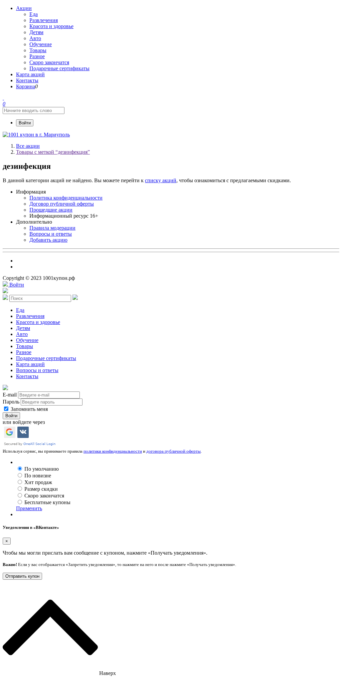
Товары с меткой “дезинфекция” (53, 152)
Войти (25, 122)
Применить (29, 508)
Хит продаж (38, 482)
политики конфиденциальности (112, 451)
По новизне (37, 475)
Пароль (11, 402)
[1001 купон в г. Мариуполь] (36, 134)
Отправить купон (22, 576)
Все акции (28, 146)
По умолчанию (41, 469)
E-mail (10, 395)
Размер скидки (41, 489)
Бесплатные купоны (47, 502)
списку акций (160, 180)
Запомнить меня (28, 409)
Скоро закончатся (44, 495)
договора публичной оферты (173, 451)
